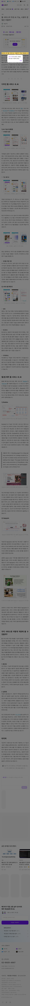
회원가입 (10, 56)
